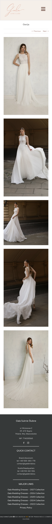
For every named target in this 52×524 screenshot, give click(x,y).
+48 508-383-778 (27, 461)
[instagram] (28, 443)
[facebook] (24, 443)
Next (45, 31)
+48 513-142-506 (27, 471)
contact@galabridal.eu (26, 464)
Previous (37, 31)
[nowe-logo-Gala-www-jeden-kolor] (14, 4)
